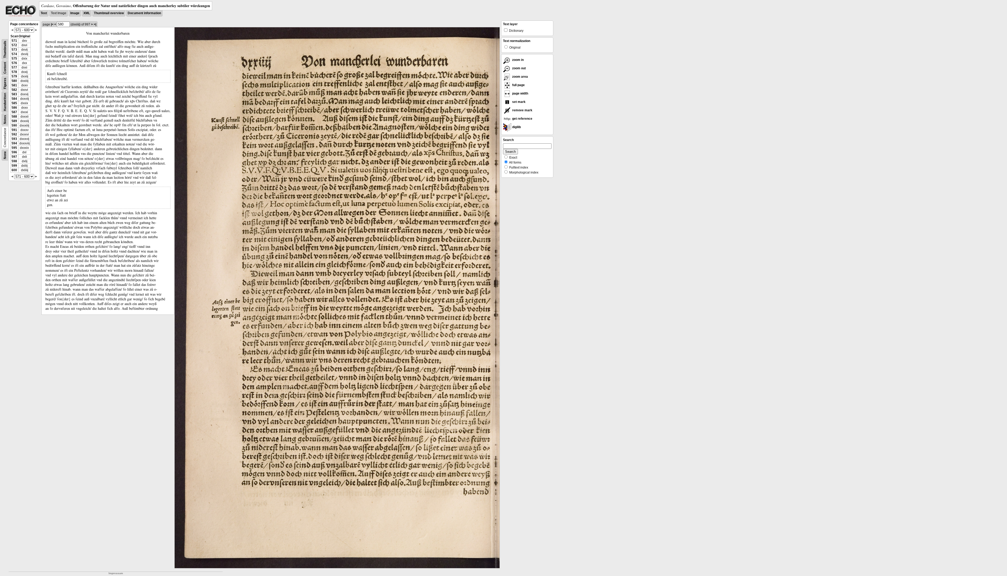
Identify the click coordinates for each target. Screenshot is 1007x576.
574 (14, 54)
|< (52, 24)
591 (14, 130)
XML (86, 13)
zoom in (517, 60)
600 (14, 170)
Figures (5, 83)
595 (14, 148)
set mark (518, 102)
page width (519, 93)
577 (14, 67)
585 (14, 103)
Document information (144, 13)
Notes (5, 119)
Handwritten (5, 102)
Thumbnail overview (109, 13)
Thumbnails (5, 49)
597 (14, 157)
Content (5, 68)
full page (518, 85)
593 (14, 139)
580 (14, 81)
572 (14, 45)
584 (14, 99)
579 (14, 76)
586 (14, 107)
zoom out (518, 68)
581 (14, 85)
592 (14, 134)
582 (14, 90)
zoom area (519, 76)
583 (14, 94)
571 (14, 41)
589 (14, 121)
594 (14, 143)
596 (14, 152)
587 (14, 112)
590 (14, 125)
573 (14, 49)
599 (14, 165)
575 (14, 58)
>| (95, 24)
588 (14, 116)
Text (44, 13)
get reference (521, 119)
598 (14, 161)
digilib (516, 127)
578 (14, 72)
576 (14, 63)
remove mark (521, 110)
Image (74, 13)
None (5, 155)
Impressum (116, 573)
